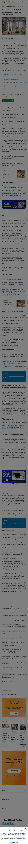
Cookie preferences (14, 842)
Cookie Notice (12, 838)
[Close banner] (25, 828)
